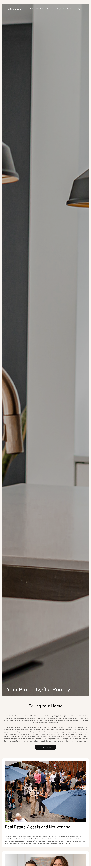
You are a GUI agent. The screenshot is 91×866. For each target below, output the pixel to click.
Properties (39, 9)
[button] (44, 9)
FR (82, 9)
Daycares (60, 9)
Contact (69, 9)
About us (30, 9)
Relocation (51, 9)
